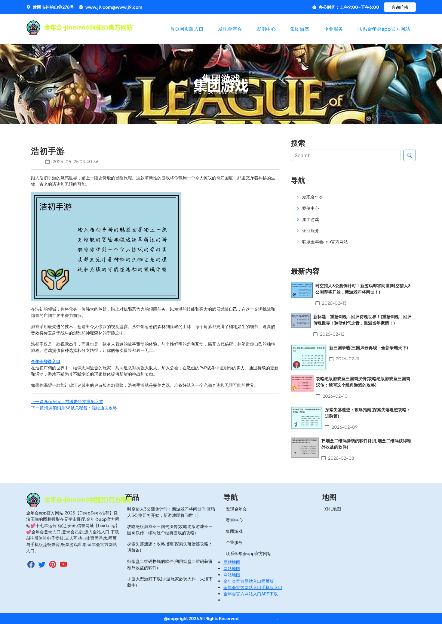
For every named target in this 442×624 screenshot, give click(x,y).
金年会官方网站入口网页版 (248, 581)
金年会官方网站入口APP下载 (250, 593)
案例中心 (266, 29)
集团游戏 (299, 29)
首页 (198, 92)
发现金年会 (230, 29)
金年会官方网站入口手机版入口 (252, 587)
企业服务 (333, 29)
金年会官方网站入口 (258, 618)
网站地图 (231, 562)
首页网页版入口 (187, 29)
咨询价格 (399, 7)
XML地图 (332, 508)
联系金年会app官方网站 (384, 29)
